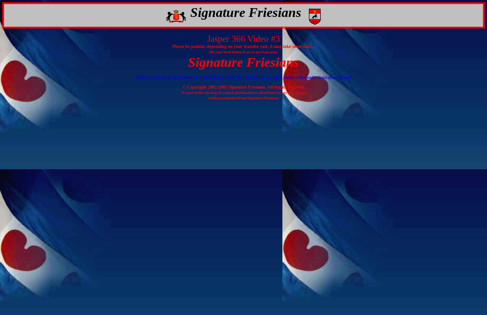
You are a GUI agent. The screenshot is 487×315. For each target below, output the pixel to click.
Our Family (307, 77)
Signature (143, 77)
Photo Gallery (284, 77)
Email (346, 77)
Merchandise (213, 77)
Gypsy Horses (328, 77)
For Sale (160, 77)
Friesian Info (180, 77)
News (197, 77)
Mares (266, 77)
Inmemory (234, 77)
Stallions (251, 77)
